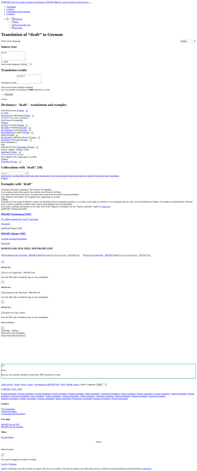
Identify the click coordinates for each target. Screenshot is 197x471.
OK (2, 469)
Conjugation (18, 11)
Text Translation (8, 409)
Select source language (10, 41)
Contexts (10, 9)
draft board (99, 176)
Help (16, 22)
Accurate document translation (14, 239)
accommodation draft (21, 176)
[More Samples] (4, 123)
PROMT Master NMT (13, 233)
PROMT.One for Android (12, 427)
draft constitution (112, 176)
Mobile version (72, 384)
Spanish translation (76, 394)
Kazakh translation (162, 394)
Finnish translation (122, 396)
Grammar (10, 14)
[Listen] (20, 110)
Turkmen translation (70, 396)
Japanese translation (157, 396)
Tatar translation (37, 396)
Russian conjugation (101, 398)
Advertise (18, 28)
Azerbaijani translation (110, 394)
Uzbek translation (87, 396)
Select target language (10, 64)
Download (5, 224)
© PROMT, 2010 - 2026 (11, 389)
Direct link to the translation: (13, 333)
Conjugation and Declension (13, 414)
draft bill (91, 176)
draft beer (83, 176)
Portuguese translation (20, 396)
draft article (73, 176)
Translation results (8, 83)
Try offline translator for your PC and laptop (19, 219)
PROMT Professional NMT (16, 214)
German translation (43, 394)
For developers (7, 437)
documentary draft (47, 176)
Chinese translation (179, 394)
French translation (59, 394)
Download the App (22, 25)
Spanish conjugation (9, 398)
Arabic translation (128, 394)
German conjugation (46, 398)
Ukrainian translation (105, 396)
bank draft (34, 176)
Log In (4, 464)
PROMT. (67, 2)
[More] (4, 178)
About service (7, 384)
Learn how (147, 469)
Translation (11, 7)
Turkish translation (53, 396)
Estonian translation (139, 396)
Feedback (18, 19)
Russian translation (26, 394)
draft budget (6, 176)
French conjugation (119, 398)
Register (13, 464)
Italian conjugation (63, 398)
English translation (9, 394)
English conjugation (27, 398)
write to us (105, 206)
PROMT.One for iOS (10, 424)
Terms (17, 384)
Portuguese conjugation (82, 398)
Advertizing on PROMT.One (47, 384)
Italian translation (92, 394)
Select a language (88, 384)
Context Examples (9, 411)
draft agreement (61, 176)
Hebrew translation (145, 394)
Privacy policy (27, 384)
